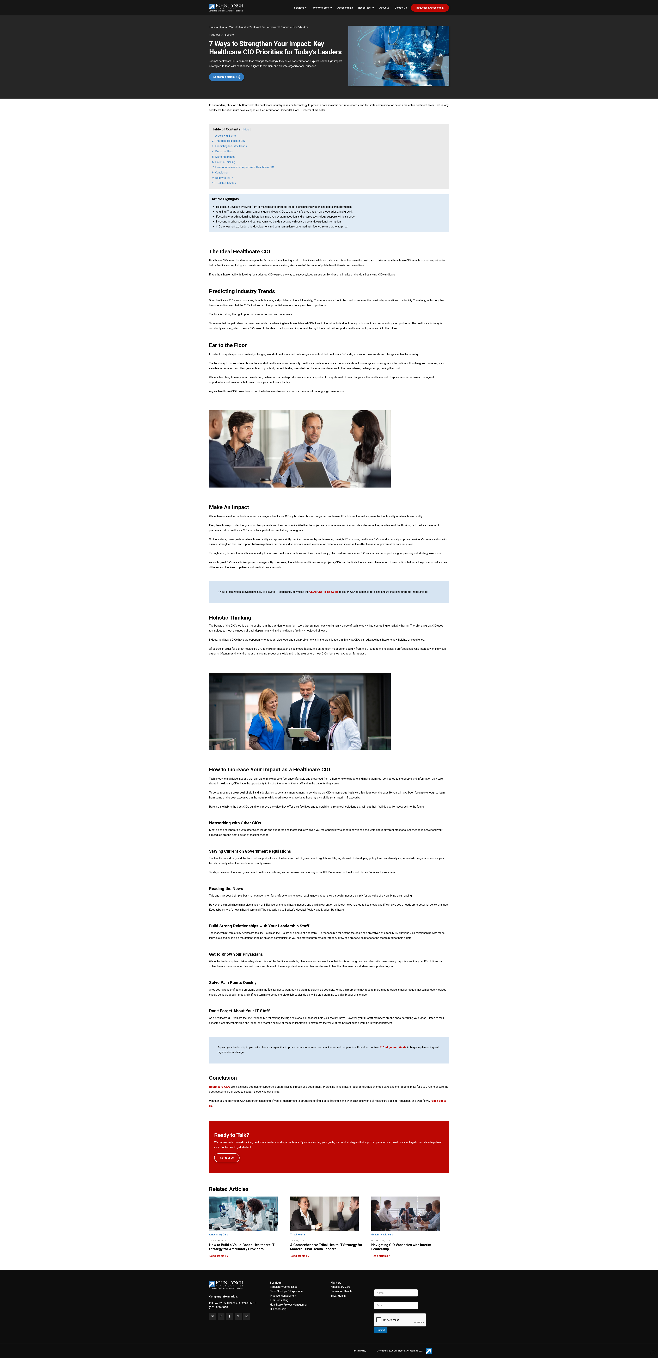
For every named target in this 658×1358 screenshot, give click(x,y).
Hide (246, 129)
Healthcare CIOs (219, 1086)
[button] (226, 77)
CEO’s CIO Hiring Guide (323, 591)
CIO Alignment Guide (393, 1047)
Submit (381, 1330)
